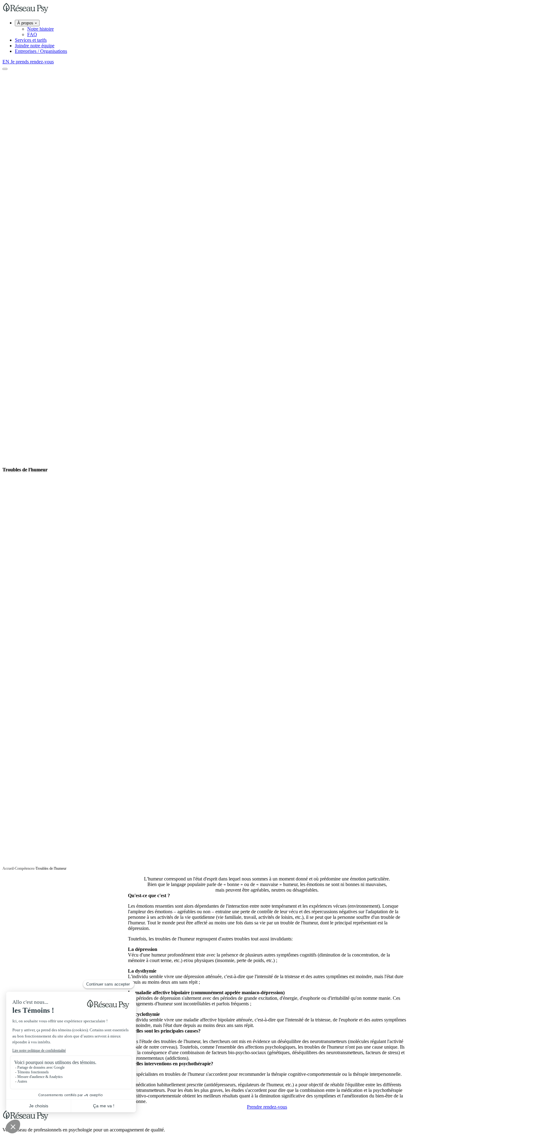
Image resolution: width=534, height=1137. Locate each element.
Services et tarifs (31, 40)
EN (6, 61)
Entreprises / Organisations (41, 51)
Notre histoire (40, 29)
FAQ (32, 34)
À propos (26, 23)
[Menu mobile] (4, 69)
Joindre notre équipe (34, 45)
